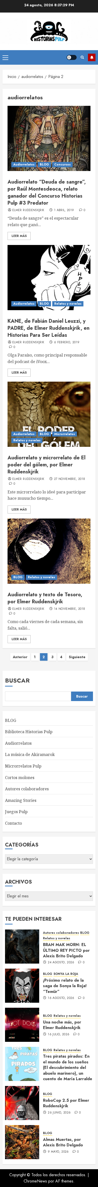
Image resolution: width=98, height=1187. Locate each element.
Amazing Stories (20, 800)
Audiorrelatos (23, 164)
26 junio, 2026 (59, 1113)
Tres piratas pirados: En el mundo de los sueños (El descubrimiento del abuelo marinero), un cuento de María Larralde (67, 1067)
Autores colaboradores (27, 789)
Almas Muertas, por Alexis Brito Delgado (63, 1142)
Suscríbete (91, 57)
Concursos (62, 164)
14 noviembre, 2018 (69, 609)
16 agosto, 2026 (61, 998)
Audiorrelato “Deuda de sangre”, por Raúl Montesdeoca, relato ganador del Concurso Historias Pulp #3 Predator (47, 192)
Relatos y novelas (67, 303)
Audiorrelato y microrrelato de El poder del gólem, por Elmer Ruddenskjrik (46, 464)
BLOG (44, 164)
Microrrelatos (64, 434)
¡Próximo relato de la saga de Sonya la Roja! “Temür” (65, 985)
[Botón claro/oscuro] (72, 57)
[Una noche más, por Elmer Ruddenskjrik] (22, 1025)
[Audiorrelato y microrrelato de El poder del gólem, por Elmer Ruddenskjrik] (49, 414)
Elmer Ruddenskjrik (28, 210)
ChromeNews (35, 1181)
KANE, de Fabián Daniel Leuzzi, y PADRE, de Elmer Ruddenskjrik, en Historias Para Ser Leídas (48, 328)
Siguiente (77, 656)
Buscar (17, 680)
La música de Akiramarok (30, 754)
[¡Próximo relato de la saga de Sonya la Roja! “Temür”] (22, 986)
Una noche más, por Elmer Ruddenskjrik (62, 1025)
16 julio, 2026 (58, 1035)
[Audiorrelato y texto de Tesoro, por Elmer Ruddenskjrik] (49, 551)
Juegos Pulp (16, 811)
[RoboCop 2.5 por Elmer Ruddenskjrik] (22, 1103)
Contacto (13, 823)
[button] (5, 57)
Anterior (20, 656)
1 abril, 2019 (64, 210)
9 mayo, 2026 (58, 1152)
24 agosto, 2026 (61, 963)
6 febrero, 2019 (66, 343)
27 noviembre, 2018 (69, 479)
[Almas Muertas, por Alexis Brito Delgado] (22, 1142)
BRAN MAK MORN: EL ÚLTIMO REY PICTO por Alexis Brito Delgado (66, 950)
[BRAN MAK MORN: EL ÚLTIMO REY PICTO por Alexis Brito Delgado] (22, 946)
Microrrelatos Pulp (23, 766)
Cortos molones (19, 777)
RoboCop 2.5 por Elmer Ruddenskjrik (66, 1103)
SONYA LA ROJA (66, 974)
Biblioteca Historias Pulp (29, 731)
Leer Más (19, 236)
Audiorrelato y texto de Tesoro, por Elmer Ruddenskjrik (45, 598)
